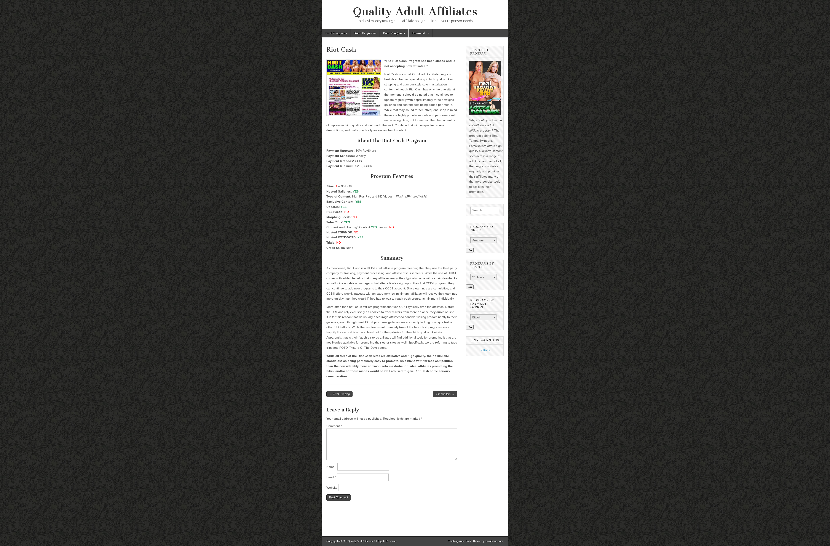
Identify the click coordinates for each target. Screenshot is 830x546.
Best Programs (336, 33)
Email (331, 477)
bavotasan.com (494, 541)
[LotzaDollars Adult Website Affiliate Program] (484, 88)
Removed (418, 33)
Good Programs (365, 33)
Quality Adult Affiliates (415, 11)
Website (331, 487)
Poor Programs (394, 33)
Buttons (485, 350)
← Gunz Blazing (339, 394)
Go (470, 250)
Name (331, 467)
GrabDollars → (445, 394)
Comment (334, 426)
